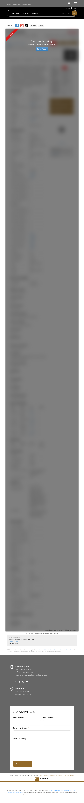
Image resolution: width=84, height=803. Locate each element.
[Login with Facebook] (17, 27)
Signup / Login (42, 49)
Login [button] (41, 26)
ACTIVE (68, 8)
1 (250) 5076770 (13, 641)
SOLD (75, 8)
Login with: (10, 25)
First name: (18, 717)
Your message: (20, 738)
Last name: (48, 717)
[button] (16, 682)
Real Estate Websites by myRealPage (62, 775)
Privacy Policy (44, 775)
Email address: (20, 728)
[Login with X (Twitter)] (26, 27)
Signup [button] (33, 26)
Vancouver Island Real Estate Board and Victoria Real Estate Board (56, 650)
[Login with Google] (22, 27)
